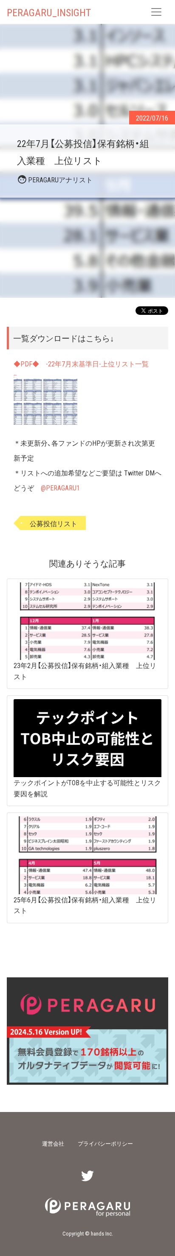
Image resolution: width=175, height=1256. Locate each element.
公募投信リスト (53, 523)
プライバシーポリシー (105, 1143)
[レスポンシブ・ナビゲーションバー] (156, 11)
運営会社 (53, 1143)
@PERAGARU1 (60, 487)
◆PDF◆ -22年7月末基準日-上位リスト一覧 (81, 363)
